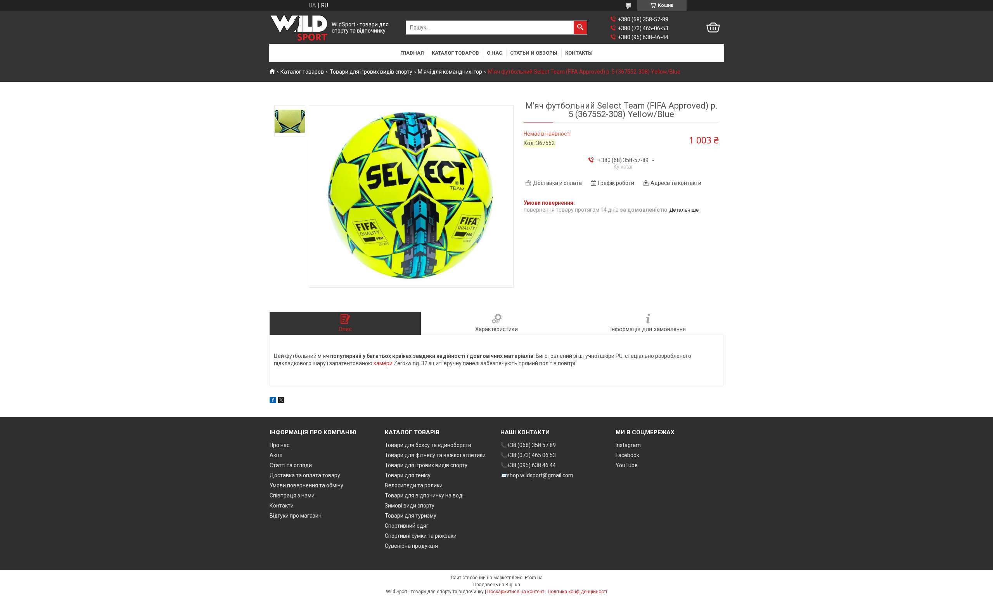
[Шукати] (580, 27)
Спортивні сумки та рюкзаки (421, 536)
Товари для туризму (410, 516)
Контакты (579, 53)
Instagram (628, 445)
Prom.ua (534, 577)
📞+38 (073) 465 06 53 (528, 455)
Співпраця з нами (292, 495)
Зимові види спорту (409, 505)
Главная (412, 53)
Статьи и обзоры (533, 53)
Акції (276, 455)
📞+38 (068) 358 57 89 (528, 445)
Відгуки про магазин (296, 516)
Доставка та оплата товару (305, 475)
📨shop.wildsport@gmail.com (536, 475)
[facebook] (273, 401)
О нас (494, 53)
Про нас (279, 445)
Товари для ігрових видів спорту (371, 72)
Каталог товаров (455, 53)
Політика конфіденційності (577, 591)
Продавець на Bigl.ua (496, 584)
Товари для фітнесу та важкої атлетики (435, 455)
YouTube (627, 465)
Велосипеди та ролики (414, 485)
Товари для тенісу (408, 475)
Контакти (282, 505)
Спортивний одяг (407, 526)
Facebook (627, 455)
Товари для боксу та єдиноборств (428, 445)
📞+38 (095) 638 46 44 (528, 465)
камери (383, 363)
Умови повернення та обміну (306, 485)
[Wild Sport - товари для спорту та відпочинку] (298, 27)
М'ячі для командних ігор (450, 72)
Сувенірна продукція (411, 546)
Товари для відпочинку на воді (424, 495)
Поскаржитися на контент (515, 591)
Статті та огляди (291, 465)
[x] (281, 401)
